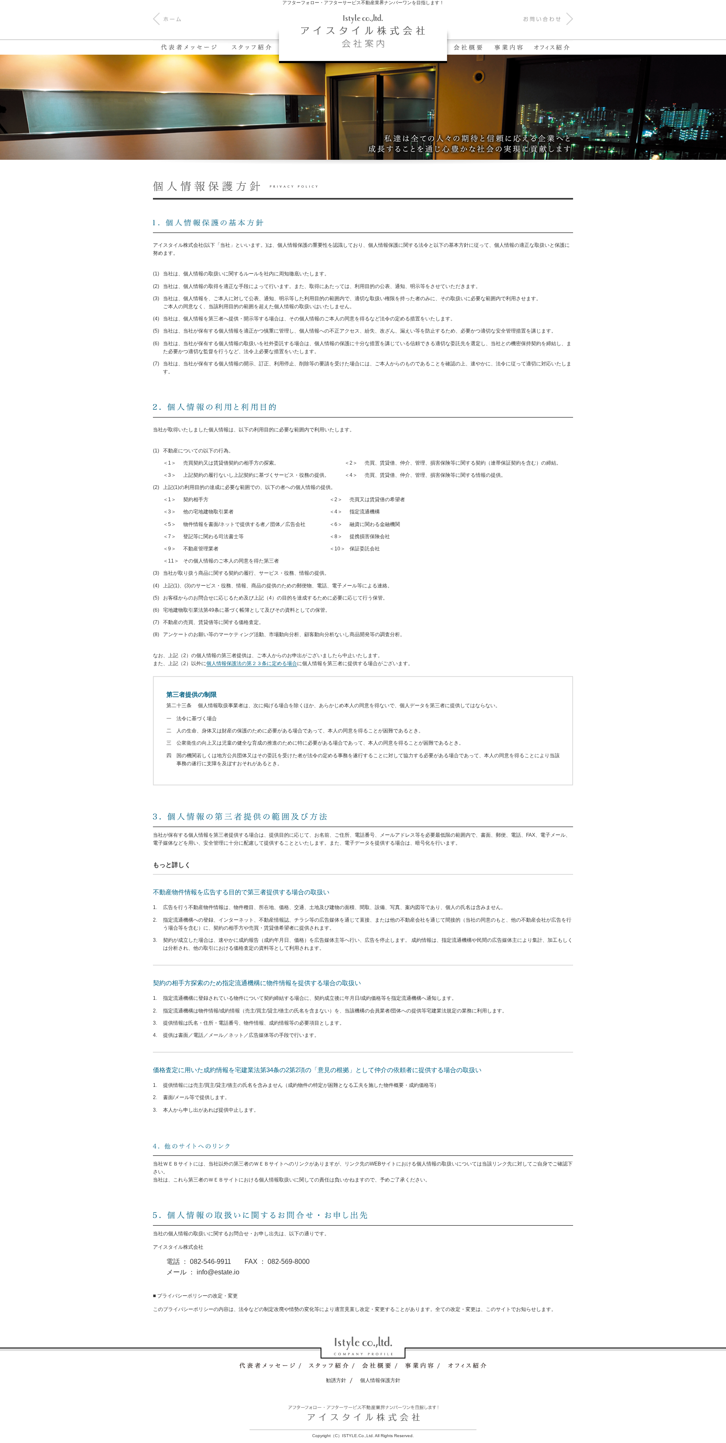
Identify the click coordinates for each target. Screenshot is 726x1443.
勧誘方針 (336, 1380)
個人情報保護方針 (380, 1380)
